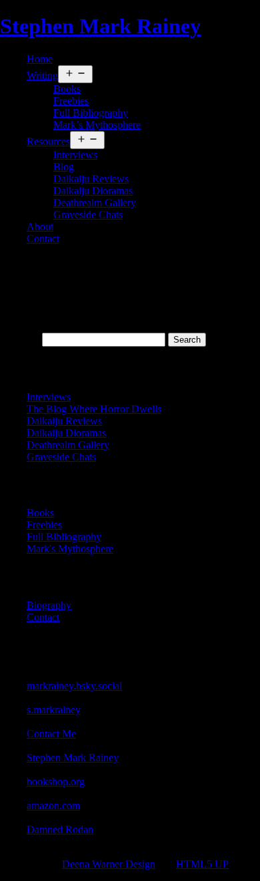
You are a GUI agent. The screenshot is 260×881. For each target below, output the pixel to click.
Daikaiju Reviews (91, 178)
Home (40, 59)
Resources (48, 141)
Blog (63, 166)
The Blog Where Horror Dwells (94, 409)
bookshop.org (56, 781)
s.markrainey (54, 709)
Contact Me (51, 733)
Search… (19, 339)
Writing (42, 75)
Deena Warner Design (108, 864)
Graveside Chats (88, 214)
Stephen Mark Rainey (100, 26)
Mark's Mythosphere (70, 548)
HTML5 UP (202, 864)
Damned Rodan (60, 829)
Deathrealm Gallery (94, 202)
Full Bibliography (90, 112)
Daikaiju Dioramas (93, 190)
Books (67, 88)
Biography (49, 605)
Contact (43, 238)
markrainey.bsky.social (74, 685)
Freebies (71, 100)
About (40, 226)
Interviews (75, 154)
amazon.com (53, 805)
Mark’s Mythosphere (97, 124)
